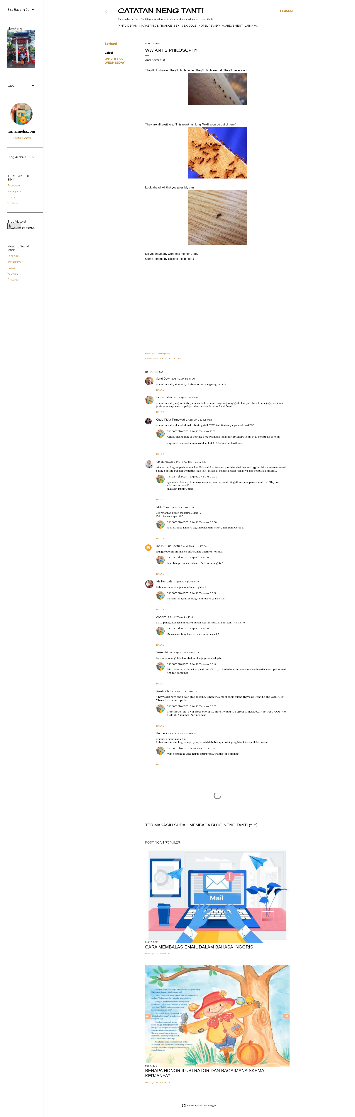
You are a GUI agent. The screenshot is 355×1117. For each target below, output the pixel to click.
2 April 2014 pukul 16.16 (180, 617)
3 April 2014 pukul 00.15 (203, 664)
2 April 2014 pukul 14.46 (187, 581)
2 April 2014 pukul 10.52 (199, 419)
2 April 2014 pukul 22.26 (187, 652)
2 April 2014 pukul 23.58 (203, 431)
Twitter (11, 197)
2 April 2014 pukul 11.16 (194, 461)
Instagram (14, 191)
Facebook (13, 185)
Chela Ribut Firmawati (170, 419)
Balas (160, 389)
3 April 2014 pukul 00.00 (203, 476)
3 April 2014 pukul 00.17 (203, 706)
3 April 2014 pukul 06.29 (183, 733)
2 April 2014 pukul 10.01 (191, 397)
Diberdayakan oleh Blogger (202, 1105)
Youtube (12, 203)
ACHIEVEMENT (232, 25)
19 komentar (163, 953)
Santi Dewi (163, 378)
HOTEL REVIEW (209, 25)
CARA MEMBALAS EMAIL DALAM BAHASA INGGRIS (199, 946)
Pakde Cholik (164, 691)
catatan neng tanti (161, 11)
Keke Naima (164, 652)
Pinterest (13, 279)
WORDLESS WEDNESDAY (114, 60)
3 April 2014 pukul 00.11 (202, 557)
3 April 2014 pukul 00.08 (203, 522)
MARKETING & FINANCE (155, 25)
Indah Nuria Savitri (168, 546)
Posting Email (164, 353)
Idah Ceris (162, 507)
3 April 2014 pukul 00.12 (188, 691)
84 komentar (163, 1082)
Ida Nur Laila (164, 581)
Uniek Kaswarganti (168, 461)
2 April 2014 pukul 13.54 (194, 546)
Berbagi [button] (110, 43)
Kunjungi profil (21, 138)
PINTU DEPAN (127, 25)
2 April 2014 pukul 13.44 (183, 507)
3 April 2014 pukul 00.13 (203, 593)
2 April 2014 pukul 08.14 (185, 378)
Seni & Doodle (185, 25)
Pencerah (162, 733)
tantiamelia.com (166, 397)
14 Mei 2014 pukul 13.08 (202, 748)
